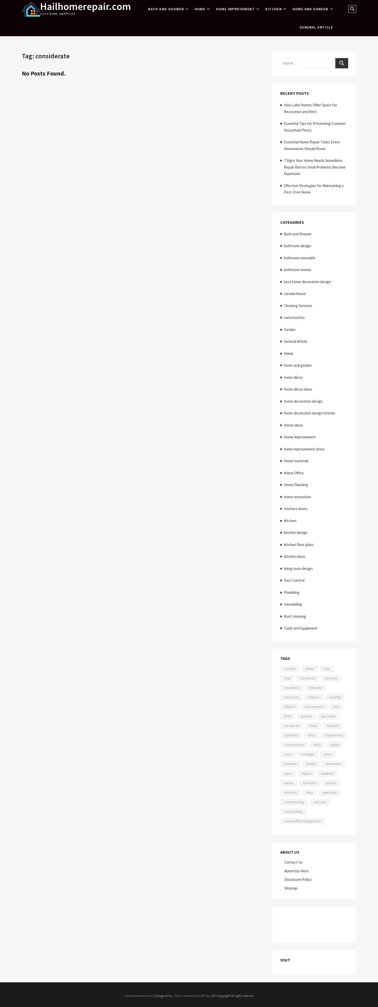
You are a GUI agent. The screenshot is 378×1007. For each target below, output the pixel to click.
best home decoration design (307, 281)
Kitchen (273, 9)
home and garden (310, 9)
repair (288, 773)
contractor (315, 688)
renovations (333, 764)
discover (314, 697)
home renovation (297, 496)
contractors (291, 697)
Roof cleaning (295, 616)
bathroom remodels (299, 257)
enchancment (314, 707)
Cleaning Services (298, 305)
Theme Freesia (183, 996)
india (316, 745)
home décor (293, 377)
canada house (295, 293)
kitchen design (296, 532)
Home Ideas (293, 425)
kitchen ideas (294, 556)
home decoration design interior (309, 413)
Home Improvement (235, 9)
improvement (334, 735)
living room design (298, 568)
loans (287, 754)
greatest (306, 716)
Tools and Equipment (301, 628)
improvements (294, 745)
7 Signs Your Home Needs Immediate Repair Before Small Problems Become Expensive (315, 167)
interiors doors (296, 508)
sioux (309, 792)
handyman (291, 726)
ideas (311, 735)
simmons (290, 792)
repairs (306, 773)
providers (290, 764)
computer (331, 678)
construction (294, 317)
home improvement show (304, 449)
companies (307, 678)
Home (200, 9)
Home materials (296, 460)
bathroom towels (297, 269)
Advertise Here (296, 871)
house (313, 726)
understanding (294, 802)
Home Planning (296, 484)
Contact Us (293, 862)
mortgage (307, 754)
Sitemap (291, 888)
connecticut (291, 688)
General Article (316, 27)
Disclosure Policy (298, 879)
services (331, 783)
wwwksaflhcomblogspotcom (303, 821)
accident (289, 669)
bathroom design (297, 245)
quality (311, 764)
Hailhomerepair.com (85, 6)
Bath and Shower (166, 9)
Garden (289, 329)
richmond (309, 783)
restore (288, 783)
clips (327, 669)
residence (327, 773)
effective (289, 707)
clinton (309, 669)
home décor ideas (298, 389)
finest (287, 716)
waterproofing (293, 811)
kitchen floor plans (299, 544)
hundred (332, 726)
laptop (334, 745)
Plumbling (292, 592)
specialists (329, 792)
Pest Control (294, 580)
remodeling (293, 604)
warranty (320, 802)
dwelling (334, 697)
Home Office (294, 472)
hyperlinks (291, 735)
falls (336, 707)
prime (328, 754)
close (287, 678)
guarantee (329, 716)
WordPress (203, 996)
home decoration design (303, 401)
